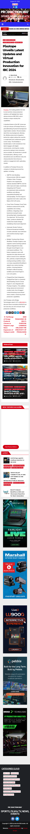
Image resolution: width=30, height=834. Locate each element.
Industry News (18, 42)
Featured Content (9, 351)
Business (14, 773)
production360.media (15, 828)
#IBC (10, 82)
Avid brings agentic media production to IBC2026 (13, 358)
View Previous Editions (11, 446)
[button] (12, 24)
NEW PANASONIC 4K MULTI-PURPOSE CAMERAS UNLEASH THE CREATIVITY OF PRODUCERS (20, 324)
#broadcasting (20, 79)
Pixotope (6, 110)
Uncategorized (9, 794)
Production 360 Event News (12, 791)
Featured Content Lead (8, 42)
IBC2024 (22, 302)
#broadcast (12, 79)
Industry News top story (18, 354)
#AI (20, 77)
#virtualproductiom (17, 82)
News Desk (14, 75)
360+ (6, 773)
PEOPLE (7, 788)
